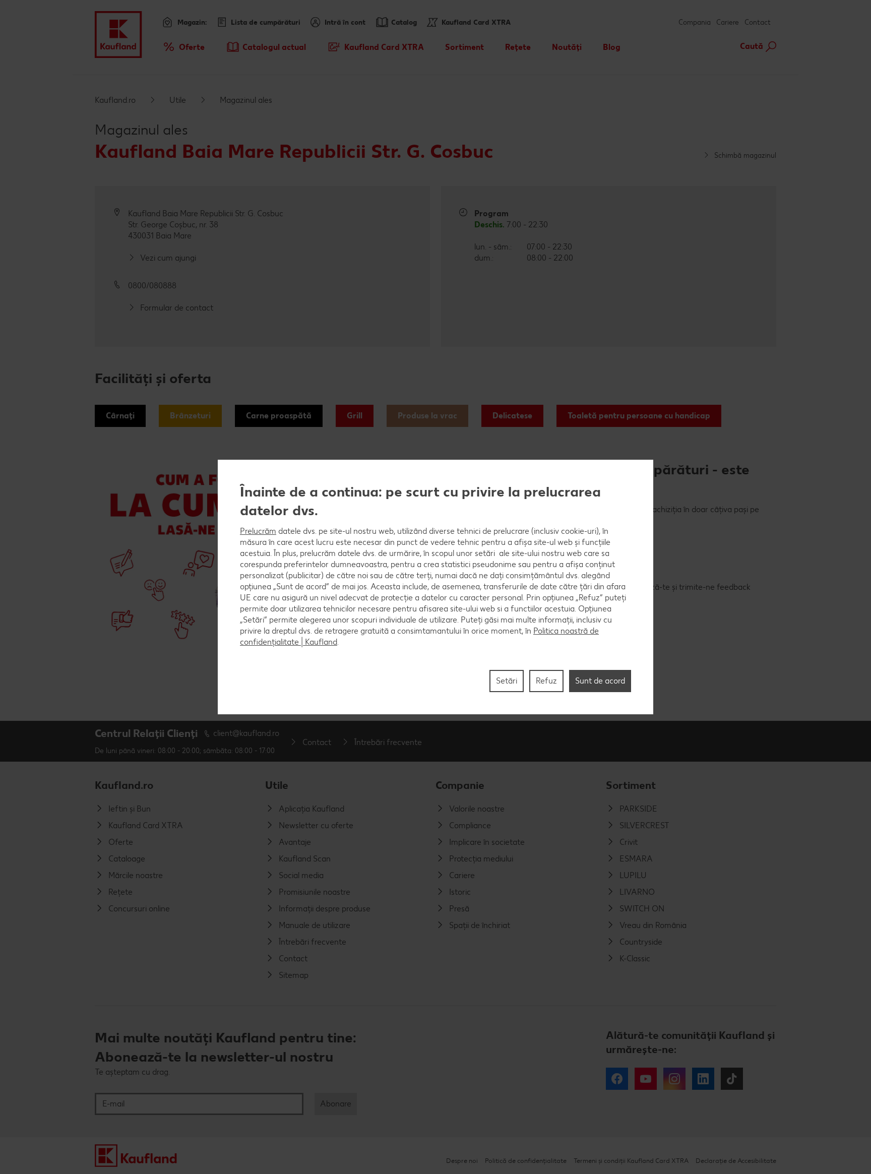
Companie (460, 785)
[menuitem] (183, 47)
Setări (506, 681)
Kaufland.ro (115, 100)
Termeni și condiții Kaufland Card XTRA (631, 1160)
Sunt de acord (600, 681)
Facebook (617, 1079)
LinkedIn (703, 1079)
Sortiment (631, 785)
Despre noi (462, 1160)
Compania (694, 22)
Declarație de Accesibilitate (736, 1160)
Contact (757, 22)
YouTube (646, 1079)
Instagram (674, 1079)
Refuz (546, 681)
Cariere (727, 22)
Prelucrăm (258, 531)
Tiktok (732, 1079)
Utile (177, 100)
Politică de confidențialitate (526, 1160)
